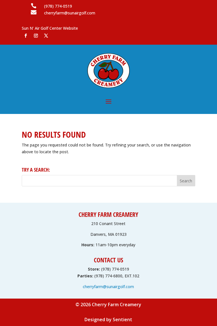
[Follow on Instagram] (36, 36)
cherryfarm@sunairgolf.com (108, 286)
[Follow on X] (46, 36)
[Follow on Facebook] (26, 36)
